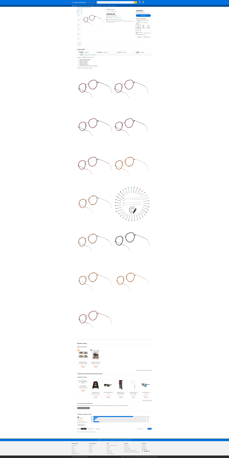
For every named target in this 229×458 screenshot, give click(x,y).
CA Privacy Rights (127, 448)
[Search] (135, 2)
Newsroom (73, 448)
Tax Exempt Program (110, 453)
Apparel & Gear (88, 7)
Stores (90, 447)
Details (145, 34)
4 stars (92, 417)
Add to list (140, 36)
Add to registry (147, 36)
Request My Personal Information (129, 450)
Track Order (121, 439)
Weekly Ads (129, 439)
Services (80, 5)
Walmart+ (90, 450)
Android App (144, 447)
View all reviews (81, 424)
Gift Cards (91, 451)
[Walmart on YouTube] (146, 451)
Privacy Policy (126, 447)
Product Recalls (109, 451)
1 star (92, 421)
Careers (109, 5)
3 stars (92, 419)
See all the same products (147, 400)
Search (149, 428)
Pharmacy (105, 5)
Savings (85, 5)
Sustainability (74, 451)
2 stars (92, 420)
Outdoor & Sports (83, 7)
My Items (113, 5)
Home (78, 7)
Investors (73, 450)
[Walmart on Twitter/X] (144, 451)
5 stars (92, 416)
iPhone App (144, 445)
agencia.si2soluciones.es (118, 19)
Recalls (108, 448)
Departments (75, 5)
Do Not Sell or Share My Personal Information (132, 451)
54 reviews (114, 11)
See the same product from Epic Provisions (144, 370)
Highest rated (90, 428)
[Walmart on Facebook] (142, 451)
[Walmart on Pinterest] (149, 451)
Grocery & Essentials (90, 5)
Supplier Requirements (75, 453)
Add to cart (143, 15)
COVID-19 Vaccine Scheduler (112, 445)
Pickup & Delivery (99, 5)
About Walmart (74, 445)
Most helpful (98, 428)
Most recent (84, 428)
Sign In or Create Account (104, 439)
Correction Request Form (83, 408)
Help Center (114, 439)
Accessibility (109, 450)
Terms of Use (126, 445)
